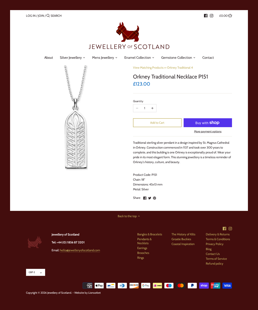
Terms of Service (216, 259)
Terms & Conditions (218, 239)
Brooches (143, 253)
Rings (140, 258)
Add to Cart (157, 123)
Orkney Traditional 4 (180, 67)
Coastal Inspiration (183, 244)
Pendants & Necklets (144, 241)
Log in (31, 16)
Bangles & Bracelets (149, 234)
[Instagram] (211, 15)
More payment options (208, 131)
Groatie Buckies (181, 239)
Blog (208, 249)
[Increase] (152, 108)
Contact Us (213, 254)
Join (41, 16)
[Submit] (48, 16)
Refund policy (214, 263)
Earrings (142, 248)
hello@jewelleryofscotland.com (80, 250)
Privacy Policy (215, 244)
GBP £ (32, 272)
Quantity (138, 101)
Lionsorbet (94, 292)
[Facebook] (205, 15)
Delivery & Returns (218, 234)
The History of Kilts (183, 234)
